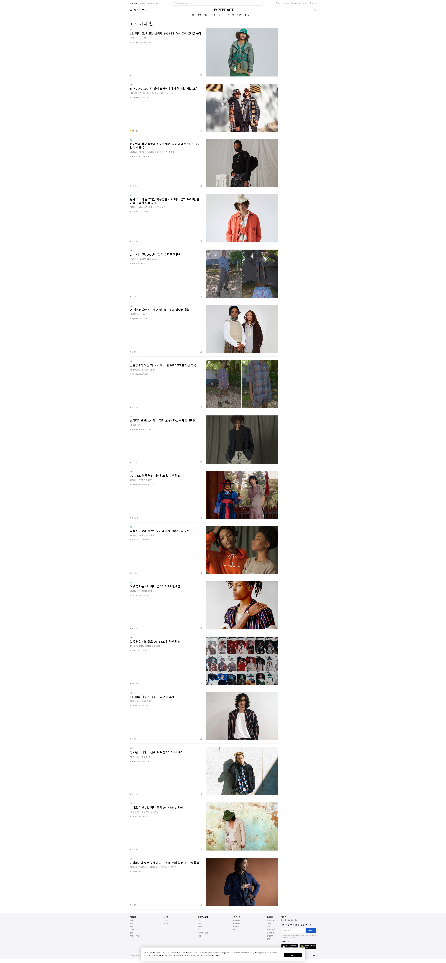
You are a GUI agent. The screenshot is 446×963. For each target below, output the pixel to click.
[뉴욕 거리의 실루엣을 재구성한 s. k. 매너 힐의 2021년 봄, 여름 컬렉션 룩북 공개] (242, 218)
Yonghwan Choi (137, 42)
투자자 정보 (271, 929)
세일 (199, 935)
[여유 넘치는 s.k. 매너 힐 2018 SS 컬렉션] (242, 605)
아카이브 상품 (203, 932)
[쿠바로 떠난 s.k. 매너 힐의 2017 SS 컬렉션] (242, 826)
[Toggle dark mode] (315, 10)
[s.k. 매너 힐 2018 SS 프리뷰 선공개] (242, 716)
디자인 (213, 15)
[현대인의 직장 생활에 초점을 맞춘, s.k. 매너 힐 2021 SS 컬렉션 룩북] (242, 163)
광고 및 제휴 (271, 932)
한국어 (314, 955)
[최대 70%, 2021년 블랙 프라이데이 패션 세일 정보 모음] (242, 108)
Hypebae (236, 926)
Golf (199, 929)
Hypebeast (236, 920)
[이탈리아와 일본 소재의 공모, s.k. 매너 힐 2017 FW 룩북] (242, 882)
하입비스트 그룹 (272, 920)
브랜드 (239, 15)
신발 (199, 15)
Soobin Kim (135, 540)
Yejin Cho (135, 319)
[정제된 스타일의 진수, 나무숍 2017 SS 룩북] (242, 771)
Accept (292, 955)
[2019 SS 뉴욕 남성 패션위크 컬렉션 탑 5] (242, 495)
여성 (199, 923)
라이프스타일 (229, 15)
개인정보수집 (304, 935)
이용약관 (313, 935)
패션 (193, 15)
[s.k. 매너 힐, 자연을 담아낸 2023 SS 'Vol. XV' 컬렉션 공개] (242, 52)
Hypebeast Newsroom (139, 485)
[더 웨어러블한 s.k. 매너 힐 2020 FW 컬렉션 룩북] (242, 329)
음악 (220, 15)
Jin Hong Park (136, 595)
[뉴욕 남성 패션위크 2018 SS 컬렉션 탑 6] (242, 660)
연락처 (269, 938)
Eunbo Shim (136, 98)
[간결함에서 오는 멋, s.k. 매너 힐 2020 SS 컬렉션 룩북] (242, 384)
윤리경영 (270, 935)
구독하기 (311, 930)
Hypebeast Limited (139, 955)
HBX (234, 929)
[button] (171, 75)
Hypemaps (236, 923)
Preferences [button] (215, 955)
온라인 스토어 (250, 15)
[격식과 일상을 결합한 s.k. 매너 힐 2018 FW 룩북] (242, 550)
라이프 (200, 926)
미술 (205, 15)
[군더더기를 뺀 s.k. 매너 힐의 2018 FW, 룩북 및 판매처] (242, 439)
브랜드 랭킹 (168, 920)
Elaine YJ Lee (136, 706)
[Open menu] (131, 10)
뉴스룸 (269, 923)
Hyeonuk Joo (136, 156)
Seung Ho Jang (137, 429)
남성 (199, 920)
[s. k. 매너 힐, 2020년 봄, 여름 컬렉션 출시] (242, 273)
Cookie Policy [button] (168, 955)
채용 (268, 926)
